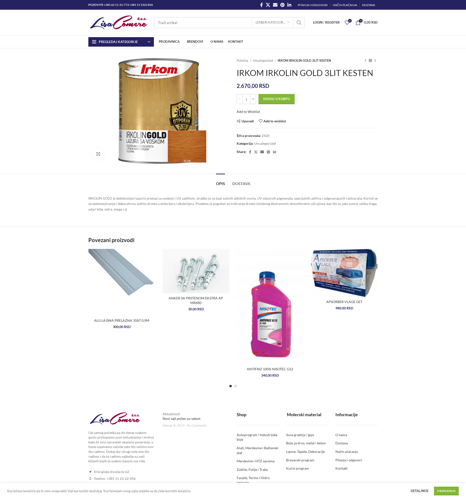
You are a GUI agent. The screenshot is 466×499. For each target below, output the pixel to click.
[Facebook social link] (261, 4)
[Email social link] (275, 4)
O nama (341, 435)
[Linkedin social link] (289, 4)
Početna (243, 60)
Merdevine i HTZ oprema (256, 461)
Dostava (341, 443)
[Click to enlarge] (98, 154)
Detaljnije (419, 491)
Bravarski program (300, 460)
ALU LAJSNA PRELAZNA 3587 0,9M (121, 320)
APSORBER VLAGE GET (344, 302)
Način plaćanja (346, 451)
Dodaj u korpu (276, 99)
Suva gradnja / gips (300, 435)
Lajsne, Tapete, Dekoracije (305, 451)
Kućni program (297, 468)
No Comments (197, 425)
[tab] (220, 181)
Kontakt (341, 468)
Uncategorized (263, 60)
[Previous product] (365, 60)
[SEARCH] (299, 22)
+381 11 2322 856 (141, 5)
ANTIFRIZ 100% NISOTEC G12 (270, 369)
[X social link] (268, 4)
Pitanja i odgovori (348, 460)
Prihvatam (446, 491)
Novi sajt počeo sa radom (181, 419)
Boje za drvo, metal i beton (306, 443)
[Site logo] (118, 22)
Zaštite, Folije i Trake (252, 469)
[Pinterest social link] (282, 4)
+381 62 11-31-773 (116, 5)
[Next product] (375, 60)
